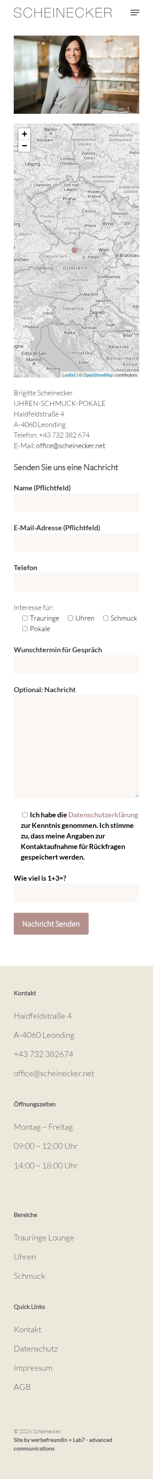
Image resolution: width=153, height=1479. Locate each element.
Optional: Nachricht (45, 689)
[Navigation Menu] (135, 12)
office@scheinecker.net (70, 445)
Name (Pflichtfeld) (42, 487)
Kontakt (27, 1329)
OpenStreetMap (98, 375)
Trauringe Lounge (44, 1237)
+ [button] (24, 134)
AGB (22, 1387)
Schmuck (29, 1276)
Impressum (33, 1367)
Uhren (25, 1256)
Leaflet (68, 375)
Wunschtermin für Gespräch (58, 649)
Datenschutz (36, 1348)
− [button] (24, 146)
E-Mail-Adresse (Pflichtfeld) (57, 527)
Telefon (25, 567)
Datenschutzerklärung (103, 814)
